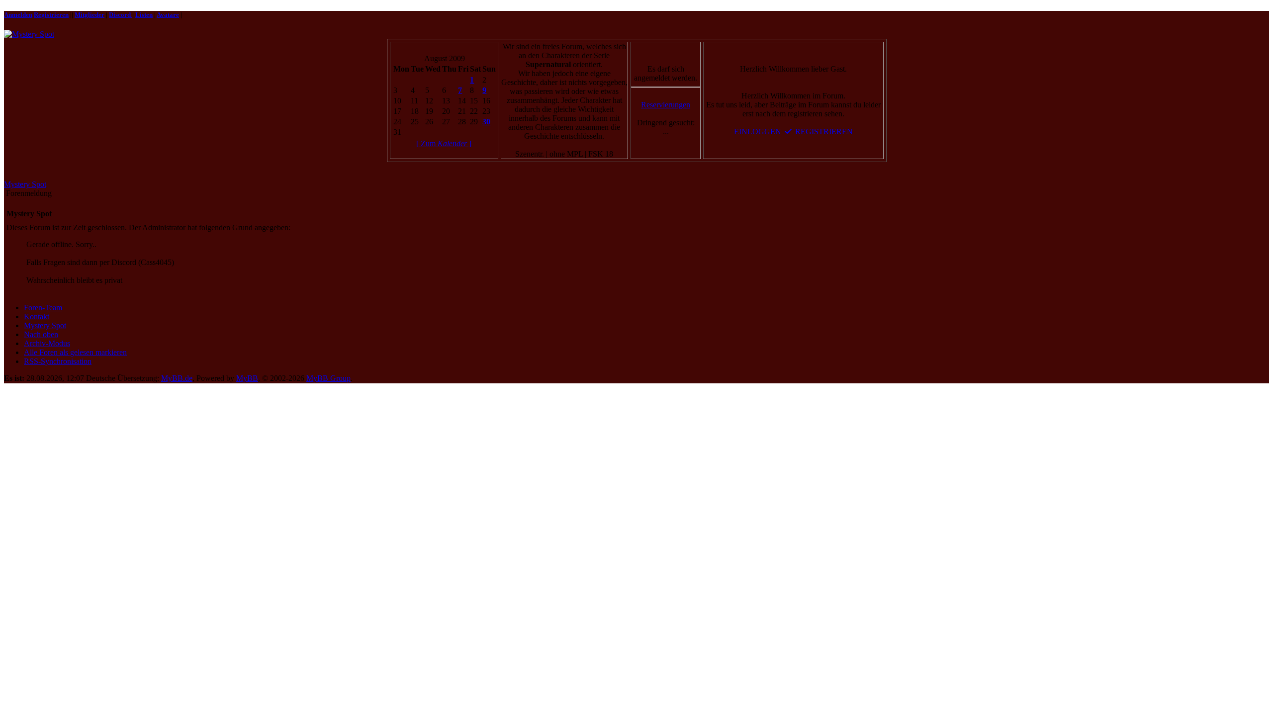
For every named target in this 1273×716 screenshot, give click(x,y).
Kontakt (36, 316)
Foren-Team (43, 307)
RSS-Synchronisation (57, 361)
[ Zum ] (443, 143)
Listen (144, 14)
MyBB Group (328, 378)
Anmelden (18, 14)
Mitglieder (89, 14)
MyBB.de (176, 378)
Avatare (168, 14)
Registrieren (51, 14)
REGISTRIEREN (823, 131)
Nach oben (41, 334)
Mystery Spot (25, 184)
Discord (120, 14)
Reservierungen (665, 104)
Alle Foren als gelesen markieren (75, 352)
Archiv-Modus (47, 343)
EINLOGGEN (758, 131)
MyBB (247, 378)
